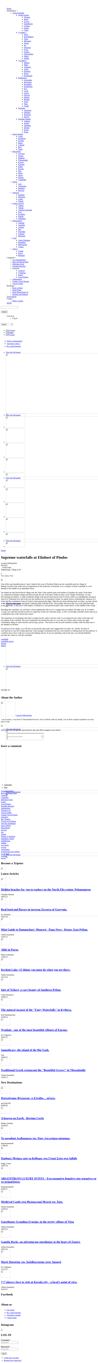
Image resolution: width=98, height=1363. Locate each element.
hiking (3, 646)
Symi (26, 102)
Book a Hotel (17, 288)
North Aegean (23, 15)
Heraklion (22, 242)
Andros (27, 52)
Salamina (27, 126)
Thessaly (15, 193)
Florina (21, 177)
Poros (26, 132)
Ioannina (21, 188)
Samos (26, 28)
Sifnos (26, 56)
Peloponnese (17, 221)
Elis (19, 229)
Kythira (21, 141)
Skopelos (27, 115)
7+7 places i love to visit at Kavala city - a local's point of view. (39, 1282)
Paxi (20, 147)
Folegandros (28, 54)
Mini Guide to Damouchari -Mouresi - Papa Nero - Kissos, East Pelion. (44, 929)
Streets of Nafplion (8, 836)
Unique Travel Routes (20, 281)
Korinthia (21, 232)
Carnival (21, 271)
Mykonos (27, 41)
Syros (26, 50)
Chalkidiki (22, 180)
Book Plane (16, 290)
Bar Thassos (5, 819)
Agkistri (27, 121)
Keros (26, 74)
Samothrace (28, 24)
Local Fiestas (23, 277)
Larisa (20, 199)
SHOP (9, 303)
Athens (21, 206)
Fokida (20, 216)
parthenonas (5, 841)
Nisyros (27, 95)
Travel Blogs (11, 297)
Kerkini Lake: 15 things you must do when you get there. (35, 969)
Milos (26, 65)
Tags (5, 787)
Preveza (21, 190)
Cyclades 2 (22, 61)
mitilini (3, 843)
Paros (26, 35)
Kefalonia (22, 139)
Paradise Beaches (19, 266)
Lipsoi (26, 93)
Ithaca (20, 143)
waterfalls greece (7, 641)
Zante (20, 149)
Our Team (10, 1310)
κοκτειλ (4, 830)
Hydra (26, 130)
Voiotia (21, 208)
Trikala (20, 201)
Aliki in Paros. (10, 949)
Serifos (26, 58)
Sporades (21, 108)
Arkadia (21, 223)
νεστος (3, 847)
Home (9, 9)
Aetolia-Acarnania (25, 210)
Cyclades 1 (22, 32)
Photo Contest (17, 301)
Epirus (14, 182)
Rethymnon (22, 245)
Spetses (27, 128)
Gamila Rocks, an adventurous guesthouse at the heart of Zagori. (40, 1241)
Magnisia (21, 197)
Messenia (21, 236)
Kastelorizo (28, 87)
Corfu (20, 136)
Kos (25, 89)
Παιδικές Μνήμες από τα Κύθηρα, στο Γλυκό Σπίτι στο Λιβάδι (39, 1158)
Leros (26, 91)
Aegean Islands (18, 13)
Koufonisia (28, 76)
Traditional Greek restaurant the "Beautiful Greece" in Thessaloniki (43, 1070)
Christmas (22, 273)
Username (6, 1340)
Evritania (21, 214)
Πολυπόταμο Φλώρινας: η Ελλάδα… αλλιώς (28, 1098)
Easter (20, 275)
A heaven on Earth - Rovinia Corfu (22, 1118)
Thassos (27, 17)
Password (5, 1347)
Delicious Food (18, 264)
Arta (20, 184)
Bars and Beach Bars (20, 262)
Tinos (26, 39)
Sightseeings (17, 279)
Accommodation (7, 791)
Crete (14, 238)
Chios (26, 30)
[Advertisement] (49, 767)
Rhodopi (21, 255)
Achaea (21, 227)
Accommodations (19, 260)
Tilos (26, 104)
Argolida (21, 225)
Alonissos (27, 110)
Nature (3, 644)
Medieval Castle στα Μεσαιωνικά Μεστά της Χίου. (32, 1201)
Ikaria (26, 19)
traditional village (7, 839)
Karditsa (21, 195)
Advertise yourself (14, 1315)
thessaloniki (5, 828)
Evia (20, 212)
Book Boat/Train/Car (20, 292)
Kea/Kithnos (28, 37)
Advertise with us (13, 344)
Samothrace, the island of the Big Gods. (25, 1050)
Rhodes (27, 100)
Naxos (26, 43)
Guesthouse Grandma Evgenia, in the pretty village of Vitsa (37, 1221)
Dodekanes (22, 78)
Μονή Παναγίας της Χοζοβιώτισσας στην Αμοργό (31, 1262)
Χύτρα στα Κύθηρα (8, 821)
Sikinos (27, 63)
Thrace (15, 249)
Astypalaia (28, 80)
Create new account (11, 1358)
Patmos (26, 97)
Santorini (27, 48)
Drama (20, 156)
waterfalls (4, 639)
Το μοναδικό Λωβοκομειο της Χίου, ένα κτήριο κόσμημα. (35, 1138)
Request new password (12, 1360)
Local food (5, 854)
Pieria (20, 173)
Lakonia (21, 234)
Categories (8, 785)
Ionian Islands (17, 134)
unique (3, 834)
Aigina (26, 123)
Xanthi (20, 251)
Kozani (21, 169)
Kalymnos (28, 82)
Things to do (6, 810)
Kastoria (21, 164)
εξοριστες (4, 817)
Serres (20, 175)
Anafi (26, 69)
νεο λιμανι (5, 845)
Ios (25, 45)
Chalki (26, 106)
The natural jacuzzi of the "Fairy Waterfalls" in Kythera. (36, 1009)
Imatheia (21, 158)
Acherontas (5, 849)
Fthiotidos (22, 219)
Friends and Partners (20, 294)
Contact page (12, 1318)
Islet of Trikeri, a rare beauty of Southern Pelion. (31, 989)
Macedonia (16, 151)
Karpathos (28, 84)
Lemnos (27, 26)
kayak (3, 858)
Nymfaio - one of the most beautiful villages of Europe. (34, 1029)
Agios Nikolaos (24, 240)
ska (2, 832)
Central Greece (18, 203)
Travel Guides (17, 284)
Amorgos (27, 67)
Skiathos (27, 113)
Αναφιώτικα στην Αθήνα (10, 852)
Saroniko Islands (24, 119)
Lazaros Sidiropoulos (24, 715)
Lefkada (21, 145)
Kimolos (27, 71)
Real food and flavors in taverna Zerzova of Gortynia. (34, 909)
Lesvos (26, 22)
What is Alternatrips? (14, 341)
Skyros (26, 117)
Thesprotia (22, 186)
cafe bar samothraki (8, 823)
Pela (19, 171)
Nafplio (4, 856)
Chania (21, 247)
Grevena (21, 154)
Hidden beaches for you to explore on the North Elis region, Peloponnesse (46, 889)
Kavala (21, 162)
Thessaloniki (23, 160)
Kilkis (20, 167)
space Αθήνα (6, 826)
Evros (20, 253)
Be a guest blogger (14, 346)
